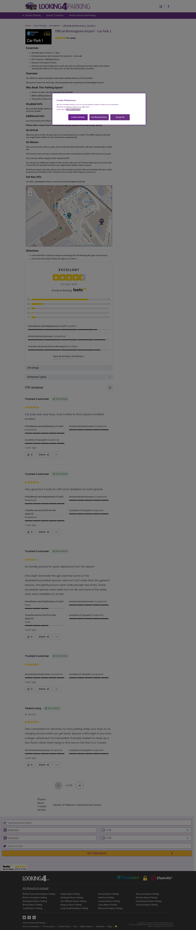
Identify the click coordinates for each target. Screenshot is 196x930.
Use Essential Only (99, 117)
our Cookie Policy (73, 109)
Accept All (120, 117)
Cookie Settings (78, 117)
